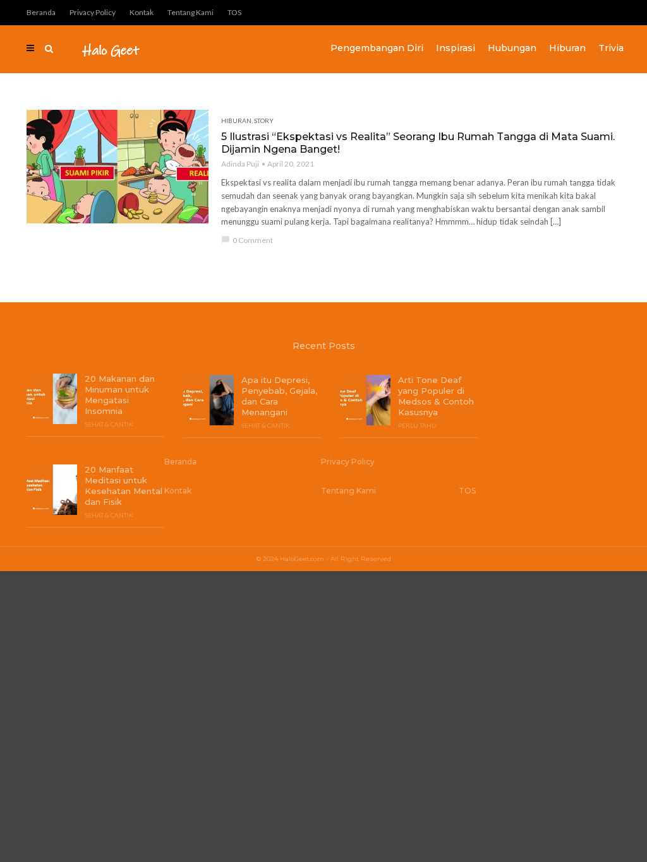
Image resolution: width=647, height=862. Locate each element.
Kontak (142, 12)
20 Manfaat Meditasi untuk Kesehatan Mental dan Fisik (123, 485)
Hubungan (512, 48)
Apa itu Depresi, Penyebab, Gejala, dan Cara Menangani (279, 396)
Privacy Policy (93, 12)
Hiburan (567, 48)
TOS (234, 12)
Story (264, 120)
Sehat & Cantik (109, 424)
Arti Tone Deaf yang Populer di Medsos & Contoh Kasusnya (436, 396)
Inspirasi (455, 48)
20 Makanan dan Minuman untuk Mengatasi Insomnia (120, 395)
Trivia (611, 48)
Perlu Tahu (417, 425)
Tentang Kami (190, 12)
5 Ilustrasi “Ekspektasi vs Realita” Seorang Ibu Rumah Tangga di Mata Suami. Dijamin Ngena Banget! (418, 143)
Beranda (41, 12)
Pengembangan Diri (376, 48)
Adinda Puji (240, 163)
